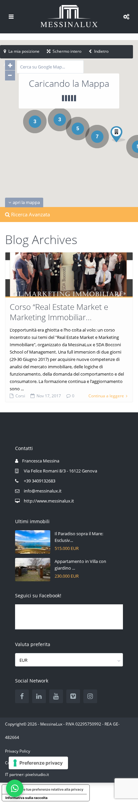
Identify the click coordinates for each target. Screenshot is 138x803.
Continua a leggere (106, 396)
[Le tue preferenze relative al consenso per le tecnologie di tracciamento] (38, 763)
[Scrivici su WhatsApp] (14, 788)
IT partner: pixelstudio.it (27, 774)
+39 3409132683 (39, 481)
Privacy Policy (17, 751)
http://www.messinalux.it (49, 501)
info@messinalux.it (43, 491)
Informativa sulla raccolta (26, 798)
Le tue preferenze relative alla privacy (52, 789)
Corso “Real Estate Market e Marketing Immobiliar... (59, 312)
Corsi (20, 396)
